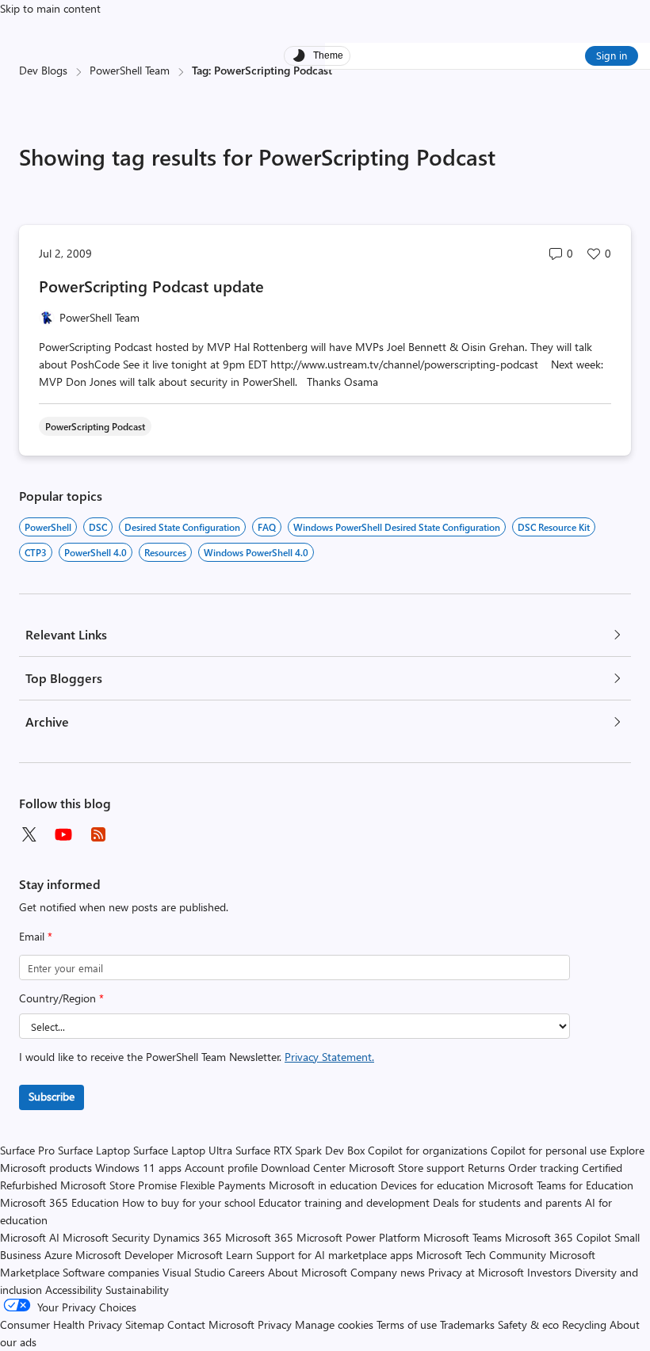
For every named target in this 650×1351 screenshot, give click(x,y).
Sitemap (144, 1324)
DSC (98, 527)
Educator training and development (344, 1202)
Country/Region (61, 998)
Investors (549, 1272)
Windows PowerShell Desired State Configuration (396, 527)
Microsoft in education (323, 1185)
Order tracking (543, 1167)
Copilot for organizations (428, 1150)
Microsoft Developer (124, 1254)
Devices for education (432, 1185)
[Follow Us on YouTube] (63, 834)
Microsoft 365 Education (59, 1202)
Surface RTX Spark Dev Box (300, 1150)
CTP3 (36, 552)
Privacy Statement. (329, 1056)
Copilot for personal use (548, 1150)
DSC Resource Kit (554, 527)
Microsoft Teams (462, 1237)
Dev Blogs (43, 70)
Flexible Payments (223, 1185)
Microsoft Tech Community (481, 1254)
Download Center (303, 1167)
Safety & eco (528, 1324)
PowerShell (48, 527)
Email (35, 936)
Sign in (611, 55)
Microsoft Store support (407, 1167)
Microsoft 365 (259, 1237)
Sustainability (137, 1289)
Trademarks (467, 1324)
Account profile (221, 1167)
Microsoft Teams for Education (560, 1185)
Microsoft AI (29, 1237)
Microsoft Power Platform (358, 1237)
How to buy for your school (188, 1202)
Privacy (276, 1324)
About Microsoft (307, 1272)
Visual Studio (193, 1272)
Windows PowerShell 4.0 (256, 552)
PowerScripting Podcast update (151, 285)
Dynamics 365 (187, 1237)
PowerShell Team (130, 70)
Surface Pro (27, 1150)
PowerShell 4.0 (95, 552)
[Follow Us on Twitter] (28, 834)
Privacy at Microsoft (476, 1272)
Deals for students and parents (507, 1202)
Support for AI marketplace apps (334, 1254)
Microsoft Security (106, 1237)
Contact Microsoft (210, 1324)
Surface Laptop (94, 1150)
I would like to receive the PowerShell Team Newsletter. (196, 1056)
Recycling (584, 1324)
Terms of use (407, 1324)
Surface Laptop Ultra (182, 1150)
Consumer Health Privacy (61, 1324)
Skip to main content (50, 8)
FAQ (267, 527)
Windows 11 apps (138, 1167)
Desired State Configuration (182, 527)
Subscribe (52, 1096)
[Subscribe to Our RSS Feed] (98, 834)
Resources (165, 552)
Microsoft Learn (215, 1254)
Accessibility (73, 1289)
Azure (58, 1254)
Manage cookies (334, 1324)
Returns (486, 1167)
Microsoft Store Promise (118, 1185)
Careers (246, 1272)
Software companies (111, 1272)
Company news (387, 1272)
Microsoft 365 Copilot (558, 1237)
